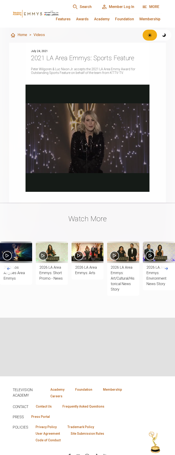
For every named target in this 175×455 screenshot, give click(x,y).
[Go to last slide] (8, 268)
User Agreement (48, 433)
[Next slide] (166, 268)
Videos (39, 35)
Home (22, 35)
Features (63, 19)
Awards (82, 19)
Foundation (124, 19)
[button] (16, 252)
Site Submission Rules (87, 433)
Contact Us (44, 406)
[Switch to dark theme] (164, 35)
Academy (102, 19)
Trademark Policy (80, 427)
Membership (149, 19)
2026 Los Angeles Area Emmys (14, 273)
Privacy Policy (46, 427)
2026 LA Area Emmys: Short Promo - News (51, 273)
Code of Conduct (48, 440)
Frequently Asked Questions (83, 406)
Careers (56, 396)
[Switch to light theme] (150, 35)
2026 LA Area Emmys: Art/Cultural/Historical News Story (122, 278)
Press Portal (40, 417)
